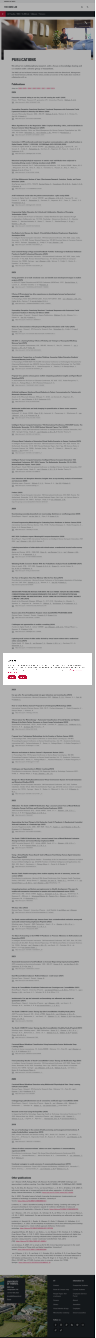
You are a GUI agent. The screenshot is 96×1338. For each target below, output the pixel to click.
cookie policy (12, 672)
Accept (22, 677)
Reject (12, 677)
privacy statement (75, 670)
